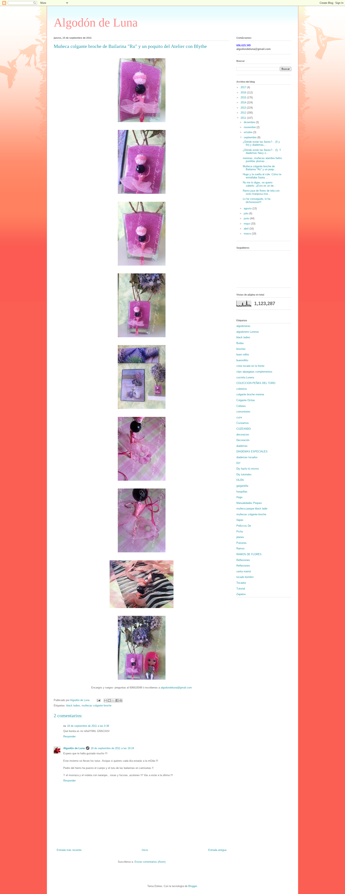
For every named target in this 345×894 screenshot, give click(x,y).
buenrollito (242, 360)
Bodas (240, 343)
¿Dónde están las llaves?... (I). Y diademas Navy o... (262, 151)
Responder (69, 736)
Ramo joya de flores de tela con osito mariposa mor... (261, 192)
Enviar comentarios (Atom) (150, 861)
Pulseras (241, 542)
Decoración (242, 440)
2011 (244, 117)
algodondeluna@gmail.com (176, 687)
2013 (244, 107)
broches (241, 348)
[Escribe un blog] (109, 700)
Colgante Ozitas (245, 400)
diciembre (250, 122)
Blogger (192, 886)
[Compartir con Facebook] (117, 700)
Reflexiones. (243, 565)
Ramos (240, 548)
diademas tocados (247, 457)
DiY (238, 463)
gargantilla (242, 485)
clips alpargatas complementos (254, 371)
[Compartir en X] (113, 700)
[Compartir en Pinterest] (121, 700)
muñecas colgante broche (96, 705)
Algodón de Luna (96, 22)
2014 (244, 102)
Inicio (145, 850)
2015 (244, 97)
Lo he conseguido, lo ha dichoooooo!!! (256, 200)
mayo (247, 223)
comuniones (243, 411)
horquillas (241, 491)
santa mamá (243, 571)
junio (247, 218)
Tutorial (240, 588)
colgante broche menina (250, 394)
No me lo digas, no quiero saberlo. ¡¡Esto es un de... (259, 184)
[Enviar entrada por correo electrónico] (98, 700)
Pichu (239, 531)
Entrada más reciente (69, 850)
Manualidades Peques (249, 502)
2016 (244, 92)
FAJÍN (240, 480)
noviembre (250, 127)
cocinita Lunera (245, 377)
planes (240, 537)
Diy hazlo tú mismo (247, 468)
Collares (241, 405)
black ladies (73, 705)
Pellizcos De (243, 525)
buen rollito (242, 354)
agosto (248, 208)
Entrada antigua (217, 850)
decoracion (242, 434)
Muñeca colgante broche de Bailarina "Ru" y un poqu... (259, 168)
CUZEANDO (243, 428)
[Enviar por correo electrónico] (106, 700)
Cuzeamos (242, 422)
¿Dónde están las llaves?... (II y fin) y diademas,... (261, 143)
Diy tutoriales (244, 474)
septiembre (250, 137)
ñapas (239, 519)
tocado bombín (245, 577)
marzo (248, 233)
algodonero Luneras (247, 331)
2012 (244, 112)
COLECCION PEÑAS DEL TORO (255, 383)
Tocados (241, 582)
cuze (239, 417)
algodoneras (243, 325)
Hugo (239, 497)
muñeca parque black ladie (251, 508)
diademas (242, 445)
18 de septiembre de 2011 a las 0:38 (88, 725)
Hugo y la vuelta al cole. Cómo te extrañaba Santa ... (262, 176)
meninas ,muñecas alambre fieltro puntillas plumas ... (262, 160)
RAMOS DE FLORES (249, 554)
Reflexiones (243, 560)
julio (246, 213)
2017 (244, 87)
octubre (248, 132)
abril (246, 228)
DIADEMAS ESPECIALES (252, 451)
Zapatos (241, 594)
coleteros (241, 388)
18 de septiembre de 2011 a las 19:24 (112, 748)
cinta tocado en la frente (250, 365)
